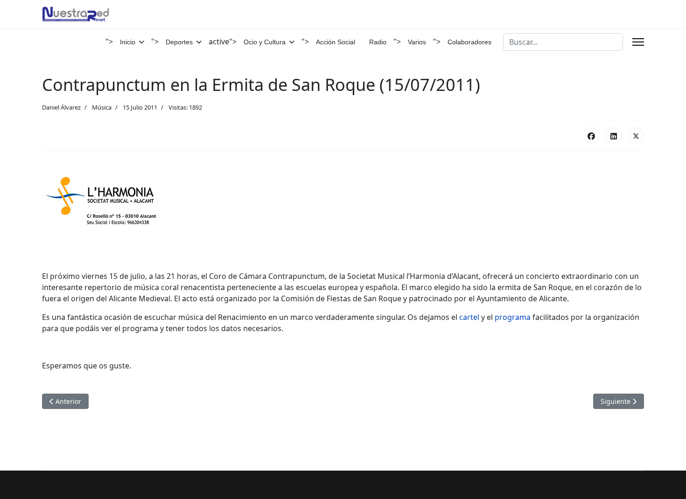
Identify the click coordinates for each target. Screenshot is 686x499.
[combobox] (563, 42)
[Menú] (638, 42)
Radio (377, 42)
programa (513, 317)
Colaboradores (469, 42)
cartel (469, 317)
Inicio (127, 42)
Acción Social (335, 42)
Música (102, 107)
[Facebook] (591, 136)
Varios (417, 42)
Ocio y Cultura (265, 42)
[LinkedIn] (614, 136)
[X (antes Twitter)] (636, 136)
